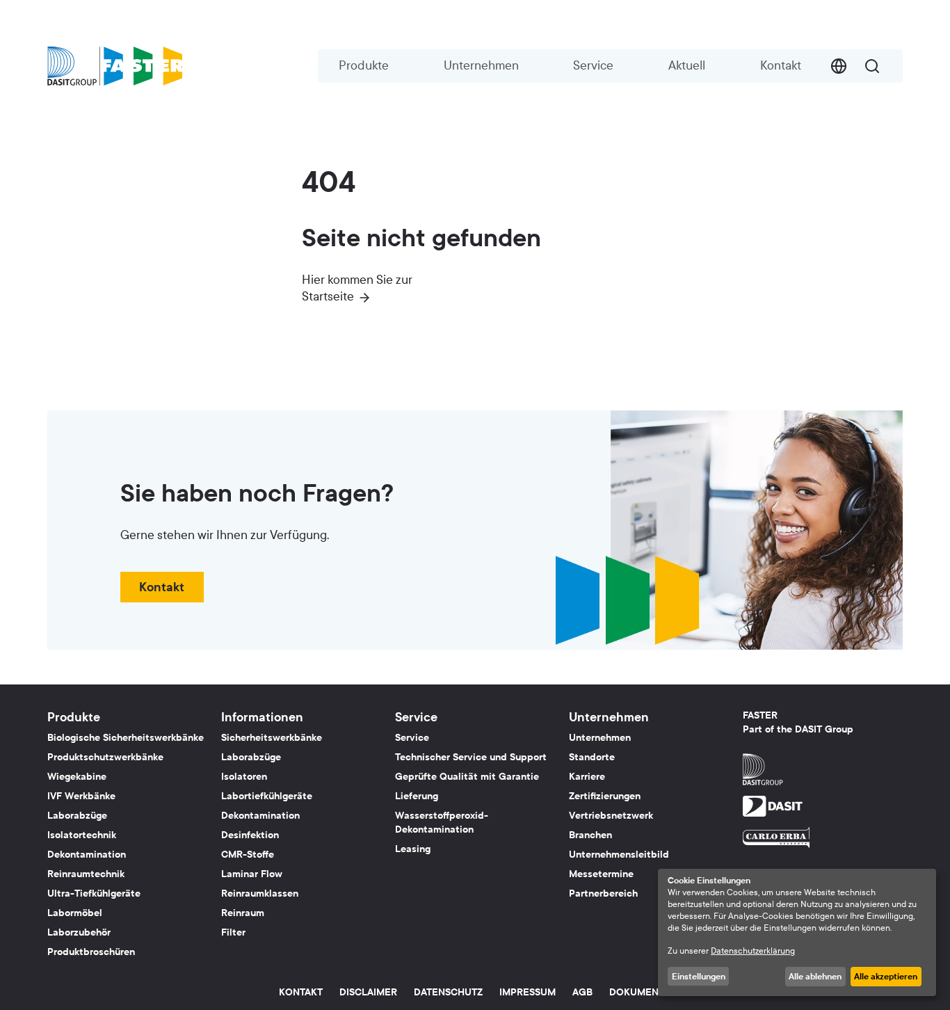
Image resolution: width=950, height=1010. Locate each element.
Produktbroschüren (91, 952)
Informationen (262, 717)
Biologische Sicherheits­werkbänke (125, 737)
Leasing (412, 849)
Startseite (328, 296)
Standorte (592, 757)
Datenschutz (448, 992)
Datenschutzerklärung (753, 951)
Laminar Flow (251, 874)
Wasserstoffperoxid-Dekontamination (441, 822)
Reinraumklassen (259, 893)
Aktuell (686, 65)
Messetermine (601, 874)
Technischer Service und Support (471, 757)
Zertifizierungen (605, 796)
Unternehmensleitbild (619, 854)
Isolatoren (244, 776)
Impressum (527, 992)
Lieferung (416, 796)
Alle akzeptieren (885, 976)
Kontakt (780, 65)
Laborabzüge (77, 815)
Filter (233, 932)
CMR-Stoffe (247, 854)
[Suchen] (872, 66)
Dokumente (639, 992)
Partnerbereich (603, 893)
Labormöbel (74, 913)
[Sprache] (838, 66)
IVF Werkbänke (81, 796)
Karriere (587, 776)
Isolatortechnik (81, 835)
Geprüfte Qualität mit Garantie (467, 776)
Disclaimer (368, 992)
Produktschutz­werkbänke (105, 757)
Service (593, 65)
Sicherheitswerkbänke (271, 737)
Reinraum (242, 913)
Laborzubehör (79, 932)
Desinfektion (250, 835)
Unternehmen (481, 65)
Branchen (590, 835)
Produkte (364, 65)
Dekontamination (86, 854)
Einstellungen (698, 976)
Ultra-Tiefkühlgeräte (93, 893)
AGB (582, 992)
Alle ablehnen (815, 976)
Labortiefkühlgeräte (266, 796)
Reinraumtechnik (85, 874)
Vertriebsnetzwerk (611, 815)
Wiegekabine (76, 776)
